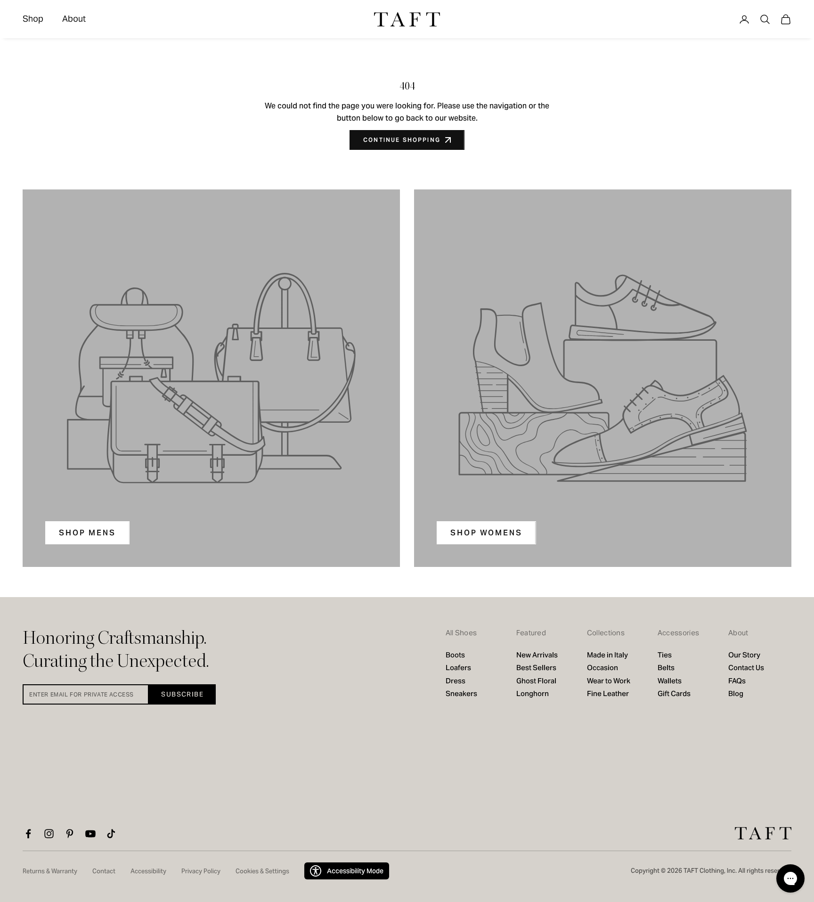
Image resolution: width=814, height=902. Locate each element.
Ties (665, 654)
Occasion (602, 667)
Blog (735, 693)
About (74, 18)
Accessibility (148, 871)
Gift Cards (674, 693)
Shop (33, 18)
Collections (606, 632)
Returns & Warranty (50, 871)
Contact (103, 871)
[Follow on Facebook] (28, 833)
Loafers (458, 667)
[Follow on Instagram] (49, 833)
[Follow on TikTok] (111, 833)
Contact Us (746, 667)
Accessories (678, 632)
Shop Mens (87, 533)
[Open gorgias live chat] (790, 878)
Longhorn (532, 693)
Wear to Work (608, 680)
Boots (455, 654)
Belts (666, 667)
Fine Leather (608, 693)
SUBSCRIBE (182, 694)
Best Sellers (536, 667)
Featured (531, 632)
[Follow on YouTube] (90, 833)
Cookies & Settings (262, 871)
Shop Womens (486, 533)
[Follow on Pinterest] (69, 833)
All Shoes (461, 632)
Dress (455, 680)
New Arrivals (537, 654)
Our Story (744, 654)
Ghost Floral (536, 680)
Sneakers (461, 693)
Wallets (670, 680)
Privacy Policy (200, 871)
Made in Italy (608, 654)
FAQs (737, 680)
